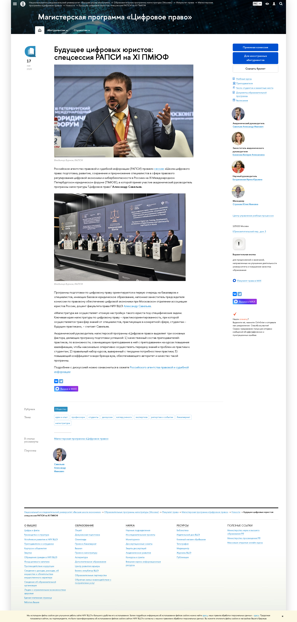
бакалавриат (183, 417)
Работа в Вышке (31, 602)
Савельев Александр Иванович (248, 126)
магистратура (62, 423)
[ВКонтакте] (235, 294)
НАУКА (130, 525)
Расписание (242, 100)
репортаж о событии (162, 417)
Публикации (183, 557)
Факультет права (170, 512)
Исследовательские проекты (140, 534)
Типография (183, 543)
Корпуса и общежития (35, 548)
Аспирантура (81, 557)
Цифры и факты (32, 530)
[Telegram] (240, 294)
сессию (159, 169)
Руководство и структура (36, 534)
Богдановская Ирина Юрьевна (247, 179)
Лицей (78, 530)
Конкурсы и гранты (135, 557)
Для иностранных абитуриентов (255, 58)
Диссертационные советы (139, 543)
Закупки (28, 552)
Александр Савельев (137, 306)
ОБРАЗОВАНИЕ (84, 525)
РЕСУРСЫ (183, 525)
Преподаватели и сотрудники (39, 543)
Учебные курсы (244, 78)
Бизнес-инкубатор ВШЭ (87, 570)
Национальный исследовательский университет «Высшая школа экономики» (62, 512)
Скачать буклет (255, 68)
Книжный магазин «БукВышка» (191, 539)
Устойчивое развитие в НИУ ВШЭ (41, 539)
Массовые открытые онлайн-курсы (245, 542)
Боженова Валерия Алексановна (249, 154)
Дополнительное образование (90, 561)
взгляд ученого (124, 417)
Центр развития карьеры (87, 566)
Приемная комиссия (255, 47)
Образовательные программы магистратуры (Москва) (131, 512)
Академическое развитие (138, 552)
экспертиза (141, 417)
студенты (93, 417)
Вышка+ (78, 548)
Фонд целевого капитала (36, 561)
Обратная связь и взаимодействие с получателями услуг (93, 581)
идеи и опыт (61, 417)
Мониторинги (133, 539)
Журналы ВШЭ (184, 552)
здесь (205, 615)
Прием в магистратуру (86, 552)
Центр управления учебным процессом (253, 215)
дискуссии (107, 417)
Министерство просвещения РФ (244, 538)
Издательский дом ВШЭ (188, 534)
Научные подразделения (138, 530)
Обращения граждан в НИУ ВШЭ (40, 557)
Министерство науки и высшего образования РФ (243, 532)
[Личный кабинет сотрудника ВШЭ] (274, 4)
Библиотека (182, 530)
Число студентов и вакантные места (254, 87)
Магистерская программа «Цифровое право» (115, 16)
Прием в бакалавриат (85, 543)
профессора (78, 417)
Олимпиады (80, 539)
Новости (236, 512)
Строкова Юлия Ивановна (245, 204)
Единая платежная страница (38, 597)
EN (260, 3)
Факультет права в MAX (249, 280)
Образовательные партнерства (91, 575)
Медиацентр (183, 548)
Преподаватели (244, 83)
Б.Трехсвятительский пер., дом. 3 (249, 231)
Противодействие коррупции (39, 566)
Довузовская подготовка (87, 534)
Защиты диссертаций (136, 548)
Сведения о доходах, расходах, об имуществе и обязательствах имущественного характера (41, 574)
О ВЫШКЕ (30, 525)
